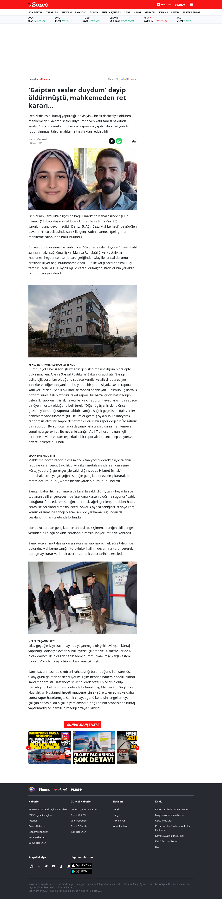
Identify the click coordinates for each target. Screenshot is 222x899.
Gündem (45, 79)
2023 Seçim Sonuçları (40, 815)
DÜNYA (94, 12)
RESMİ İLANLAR (191, 12)
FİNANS (163, 12)
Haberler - (34, 79)
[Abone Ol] (128, 79)
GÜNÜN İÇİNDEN (111, 12)
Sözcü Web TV (78, 815)
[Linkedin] (68, 866)
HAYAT (137, 12)
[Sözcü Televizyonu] (31, 789)
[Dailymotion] (61, 866)
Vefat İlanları (120, 826)
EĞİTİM (175, 12)
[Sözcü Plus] (76, 789)
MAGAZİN (150, 12)
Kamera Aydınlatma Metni (169, 835)
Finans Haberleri (37, 826)
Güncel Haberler (81, 801)
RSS (157, 846)
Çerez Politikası (163, 820)
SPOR (127, 12)
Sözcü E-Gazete (79, 826)
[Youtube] (53, 866)
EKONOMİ (80, 12)
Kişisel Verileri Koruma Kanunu (172, 809)
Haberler (34, 801)
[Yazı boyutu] (134, 141)
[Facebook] (39, 866)
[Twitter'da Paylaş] (112, 141)
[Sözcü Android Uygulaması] (81, 871)
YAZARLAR (52, 12)
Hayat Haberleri (37, 837)
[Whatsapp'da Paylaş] (119, 141)
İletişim (117, 809)
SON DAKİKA (35, 12)
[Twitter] (46, 866)
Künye (116, 815)
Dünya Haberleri (37, 842)
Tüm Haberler (78, 831)
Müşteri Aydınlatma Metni (169, 815)
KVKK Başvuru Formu (166, 841)
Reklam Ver (119, 820)
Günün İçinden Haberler (84, 809)
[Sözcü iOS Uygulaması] (81, 865)
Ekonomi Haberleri (38, 831)
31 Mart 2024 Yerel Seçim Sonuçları (47, 809)
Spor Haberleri (79, 820)
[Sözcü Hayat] (60, 789)
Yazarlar (32, 820)
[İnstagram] (31, 866)
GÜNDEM (66, 12)
